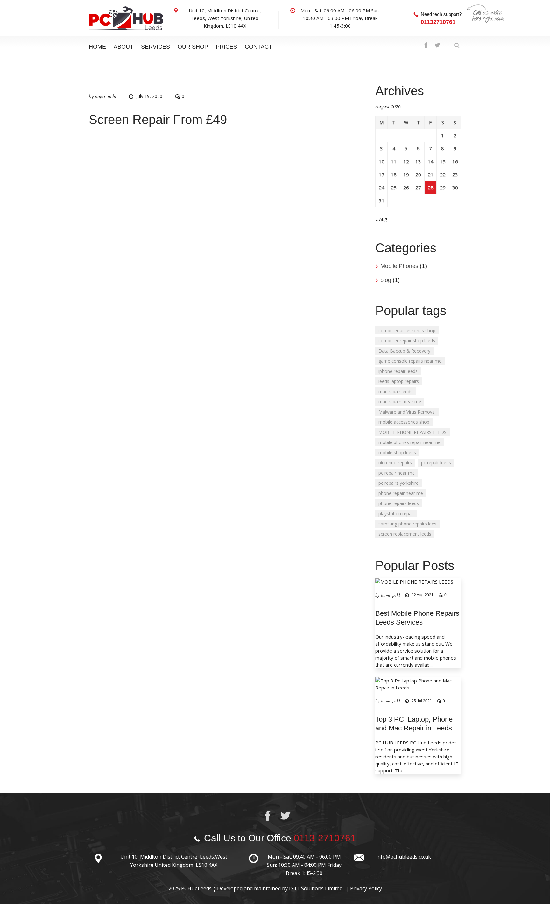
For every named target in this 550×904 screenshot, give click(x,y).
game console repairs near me (409, 361)
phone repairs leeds (398, 503)
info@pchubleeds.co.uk (403, 856)
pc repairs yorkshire (398, 483)
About (123, 47)
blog (385, 280)
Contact (258, 47)
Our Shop (193, 47)
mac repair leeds (395, 391)
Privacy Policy (366, 888)
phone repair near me (400, 493)
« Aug (381, 219)
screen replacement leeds (404, 534)
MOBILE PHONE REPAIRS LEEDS (412, 432)
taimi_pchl (105, 96)
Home (97, 47)
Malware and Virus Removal (407, 412)
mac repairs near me (399, 402)
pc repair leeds (436, 463)
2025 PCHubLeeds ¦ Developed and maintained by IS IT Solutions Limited (256, 888)
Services (155, 47)
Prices (226, 47)
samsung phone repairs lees (407, 524)
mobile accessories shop (403, 422)
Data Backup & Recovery (404, 351)
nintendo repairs (395, 463)
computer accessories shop (406, 330)
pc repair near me (396, 473)
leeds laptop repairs (398, 381)
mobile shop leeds (397, 452)
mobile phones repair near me (409, 442)
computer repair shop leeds (406, 341)
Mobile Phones (399, 266)
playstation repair (396, 513)
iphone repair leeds (398, 371)
